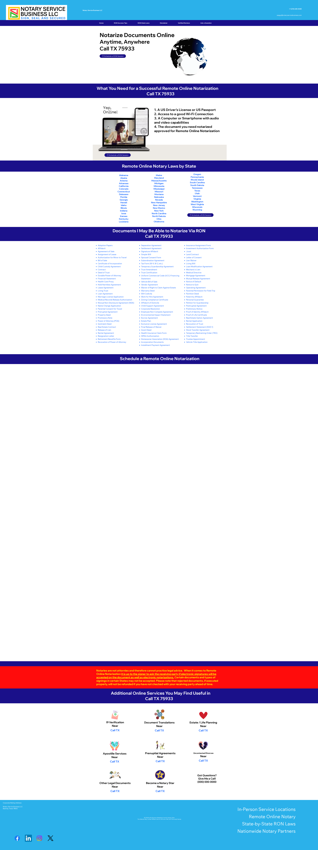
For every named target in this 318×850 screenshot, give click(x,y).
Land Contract (192, 254)
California (124, 186)
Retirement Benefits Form (109, 339)
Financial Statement (107, 278)
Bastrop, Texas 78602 (10, 808)
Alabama (123, 175)
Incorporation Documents (152, 342)
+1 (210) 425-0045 (295, 9)
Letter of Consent (194, 257)
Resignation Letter (106, 336)
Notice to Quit (192, 284)
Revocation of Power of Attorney (112, 342)
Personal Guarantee (195, 300)
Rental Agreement (106, 333)
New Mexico (159, 208)
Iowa (123, 213)
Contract (102, 269)
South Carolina (197, 182)
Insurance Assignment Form (198, 245)
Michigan (159, 183)
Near (159, 726)
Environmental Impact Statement (156, 315)
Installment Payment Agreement (155, 345)
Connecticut (124, 191)
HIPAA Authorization (150, 336)
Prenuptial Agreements (160, 753)
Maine (159, 175)
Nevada (159, 199)
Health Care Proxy (106, 281)
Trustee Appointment (195, 339)
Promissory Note (105, 318)
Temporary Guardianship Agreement (157, 266)
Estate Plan (146, 321)
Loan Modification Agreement (199, 266)
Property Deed (104, 315)
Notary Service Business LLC (92, 10)
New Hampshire (159, 202)
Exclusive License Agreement (154, 324)
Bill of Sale (102, 260)
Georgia (124, 199)
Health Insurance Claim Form (154, 333)
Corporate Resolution (150, 309)
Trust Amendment (149, 269)
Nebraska (159, 197)
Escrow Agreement (149, 318)
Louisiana (123, 221)
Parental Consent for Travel (110, 309)
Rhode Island (197, 179)
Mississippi (159, 188)
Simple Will (146, 254)
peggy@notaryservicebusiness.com (289, 15)
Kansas (123, 216)
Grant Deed (146, 330)
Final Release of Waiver (151, 327)
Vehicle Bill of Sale (149, 281)
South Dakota (197, 185)
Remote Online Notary (272, 816)
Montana (159, 194)
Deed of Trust (104, 272)
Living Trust (103, 290)
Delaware (123, 194)
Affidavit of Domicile (150, 303)
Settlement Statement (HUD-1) (199, 327)
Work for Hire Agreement (152, 297)
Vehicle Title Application (197, 342)
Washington (197, 201)
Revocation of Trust (194, 324)
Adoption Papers (105, 245)
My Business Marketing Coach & (159, 817)
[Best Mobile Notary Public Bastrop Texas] (17, 838)
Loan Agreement (105, 293)
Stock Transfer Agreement (197, 330)
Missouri (159, 191)
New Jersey (159, 205)
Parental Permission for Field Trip (200, 290)
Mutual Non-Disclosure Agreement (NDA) (116, 303)
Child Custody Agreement (109, 266)
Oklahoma (159, 221)
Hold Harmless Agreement (109, 284)
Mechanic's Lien (193, 269)
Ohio (159, 219)
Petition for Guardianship (197, 303)
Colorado (123, 188)
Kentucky (123, 219)
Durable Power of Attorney (109, 275)
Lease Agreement (105, 287)
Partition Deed (192, 293)
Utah (197, 193)
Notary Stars (171, 817)
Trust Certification (149, 272)
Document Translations (159, 722)
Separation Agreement (151, 245)
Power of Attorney (106, 321)
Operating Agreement (196, 287)
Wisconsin (197, 207)
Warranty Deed (148, 290)
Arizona (124, 180)
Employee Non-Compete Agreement (157, 312)
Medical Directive (193, 272)
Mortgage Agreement (195, 275)
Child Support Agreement (152, 306)
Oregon (197, 174)
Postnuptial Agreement (196, 306)
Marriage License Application (111, 297)
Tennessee (197, 188)
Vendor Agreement (149, 284)
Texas (197, 190)
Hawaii (123, 202)
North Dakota (159, 216)
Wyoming (197, 209)
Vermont (197, 196)
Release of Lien (104, 330)
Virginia (197, 198)
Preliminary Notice (194, 309)
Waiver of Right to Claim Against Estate (158, 287)
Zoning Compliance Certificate (154, 300)
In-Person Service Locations (266, 809)
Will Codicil (146, 293)
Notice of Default (193, 281)
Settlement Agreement (151, 248)
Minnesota (159, 186)
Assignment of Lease (107, 254)
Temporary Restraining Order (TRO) (201, 333)
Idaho (124, 205)
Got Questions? (207, 775)
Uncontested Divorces (203, 753)
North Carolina (159, 213)
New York (159, 210)
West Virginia (197, 204)
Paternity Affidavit (194, 297)
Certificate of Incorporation (110, 263)
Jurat (188, 251)
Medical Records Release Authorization (115, 300)
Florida (123, 197)
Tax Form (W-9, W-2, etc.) (152, 263)
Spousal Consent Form (151, 257)
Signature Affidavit (149, 251)
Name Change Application (109, 306)
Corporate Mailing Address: (12, 803)
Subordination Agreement (152, 260)
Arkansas (123, 183)
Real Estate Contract (107, 327)
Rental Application (194, 321)
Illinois (124, 208)
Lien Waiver (191, 260)
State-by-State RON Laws (269, 824)
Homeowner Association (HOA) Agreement (160, 339)
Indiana (123, 210)
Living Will (190, 263)
